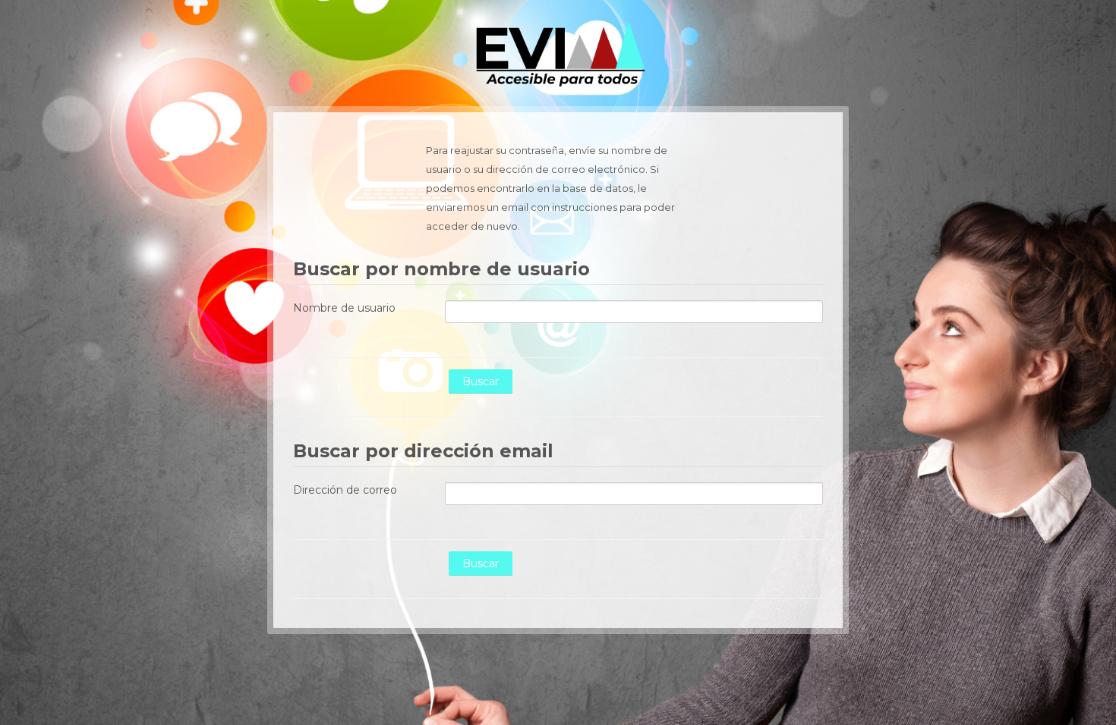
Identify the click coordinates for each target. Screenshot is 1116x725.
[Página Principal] (558, 52)
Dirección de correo (345, 490)
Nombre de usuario (344, 308)
